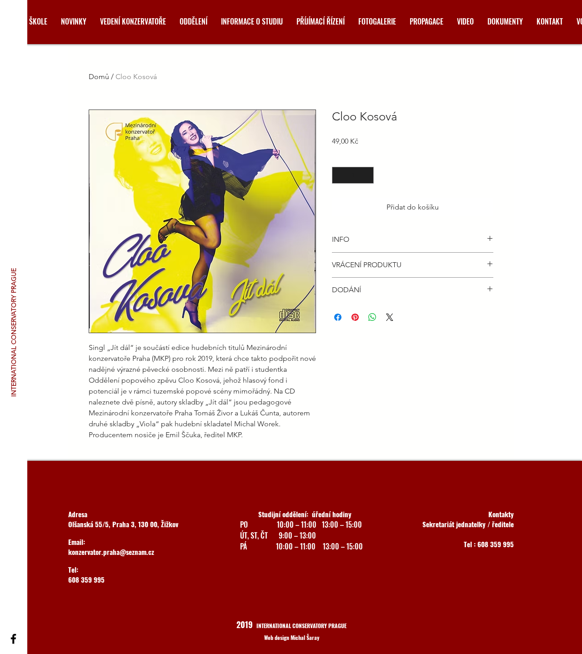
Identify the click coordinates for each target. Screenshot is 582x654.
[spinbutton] (353, 175)
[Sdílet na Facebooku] (337, 317)
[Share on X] (389, 317)
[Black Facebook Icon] (13, 638)
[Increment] (366, 175)
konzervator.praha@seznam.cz (111, 552)
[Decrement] (339, 175)
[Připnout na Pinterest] (355, 317)
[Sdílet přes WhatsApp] (372, 317)
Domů (99, 76)
